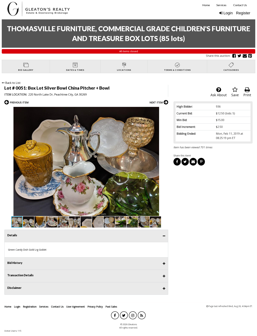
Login (228, 13)
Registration (30, 306)
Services (221, 5)
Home (206, 5)
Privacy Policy (95, 306)
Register (243, 13)
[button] (165, 110)
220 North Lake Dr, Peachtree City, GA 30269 (57, 94)
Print (247, 95)
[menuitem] (206, 5)
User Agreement (75, 306)
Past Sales (111, 306)
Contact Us (240, 5)
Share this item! (182, 155)
